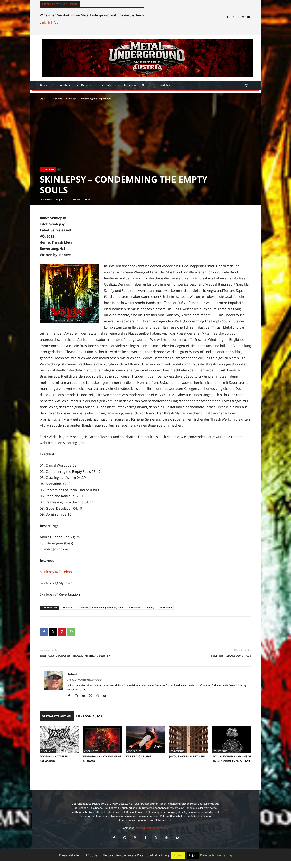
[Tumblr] (145, 838)
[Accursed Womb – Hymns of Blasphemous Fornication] (231, 739)
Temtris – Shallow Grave (231, 656)
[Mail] (85, 696)
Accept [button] (178, 855)
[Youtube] (248, 17)
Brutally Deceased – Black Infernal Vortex (75, 656)
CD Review (82, 607)
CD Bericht (67, 607)
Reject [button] (193, 855)
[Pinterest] (238, 17)
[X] (243, 17)
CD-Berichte (55, 98)
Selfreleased (133, 607)
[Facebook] (227, 17)
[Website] (99, 696)
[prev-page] (42, 768)
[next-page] (48, 768)
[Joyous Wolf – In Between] (188, 739)
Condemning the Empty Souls (107, 607)
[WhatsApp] (71, 632)
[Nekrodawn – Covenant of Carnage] (102, 739)
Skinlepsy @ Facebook (57, 571)
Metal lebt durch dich (59, 4)
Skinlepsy (149, 607)
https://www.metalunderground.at (84, 679)
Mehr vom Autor (89, 716)
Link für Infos (49, 22)
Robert (48, 199)
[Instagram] (232, 17)
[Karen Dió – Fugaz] (145, 739)
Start (42, 98)
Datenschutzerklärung (216, 855)
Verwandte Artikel (56, 716)
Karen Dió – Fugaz (138, 756)
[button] (246, 85)
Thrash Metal (165, 607)
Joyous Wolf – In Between (187, 756)
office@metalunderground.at (153, 827)
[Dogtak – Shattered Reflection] (59, 739)
